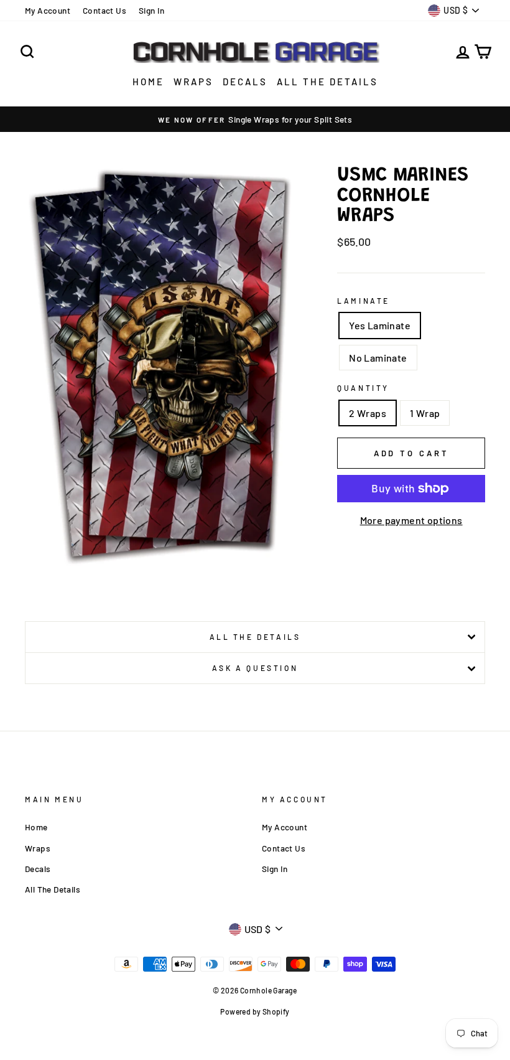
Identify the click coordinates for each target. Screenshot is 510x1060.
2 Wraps (367, 413)
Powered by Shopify (254, 1011)
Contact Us (104, 10)
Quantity (363, 387)
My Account (47, 10)
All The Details (327, 81)
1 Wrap (425, 413)
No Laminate (378, 357)
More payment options (411, 520)
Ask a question (255, 668)
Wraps (193, 81)
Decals (245, 81)
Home (148, 81)
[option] (255, 119)
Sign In (152, 10)
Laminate (363, 300)
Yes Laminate (379, 325)
